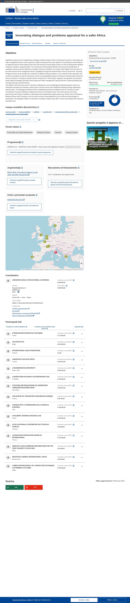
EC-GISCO (50, 269)
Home (8, 23)
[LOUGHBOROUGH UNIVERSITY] (40, 234)
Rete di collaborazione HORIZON (31, 315)
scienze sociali (11, 112)
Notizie (51, 23)
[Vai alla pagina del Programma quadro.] (9, 35)
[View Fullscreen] (81, 256)
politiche (36, 112)
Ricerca (64, 23)
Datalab (57, 23)
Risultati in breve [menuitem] (25, 43)
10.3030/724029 (94, 68)
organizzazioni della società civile (66, 112)
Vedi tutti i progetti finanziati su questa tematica (22, 181)
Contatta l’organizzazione (29, 308)
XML (16, 487)
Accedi (72, 11)
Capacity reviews (71, 132)
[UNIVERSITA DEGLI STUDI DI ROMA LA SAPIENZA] (55, 252)
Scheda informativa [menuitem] (12, 43)
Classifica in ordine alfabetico (16, 327)
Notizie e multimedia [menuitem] (59, 43)
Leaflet (22, 269)
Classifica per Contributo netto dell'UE (45, 327)
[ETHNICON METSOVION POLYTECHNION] (65, 256)
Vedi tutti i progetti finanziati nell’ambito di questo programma (30, 152)
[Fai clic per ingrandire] (82, 334)
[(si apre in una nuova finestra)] (21, 9)
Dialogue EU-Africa (43, 132)
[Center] (81, 263)
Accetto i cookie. (84, 600)
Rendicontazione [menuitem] (37, 43)
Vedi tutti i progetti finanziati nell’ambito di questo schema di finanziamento (64, 184)
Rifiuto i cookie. (112, 600)
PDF (35, 487)
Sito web (24, 311)
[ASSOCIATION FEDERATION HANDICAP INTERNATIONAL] (47, 246)
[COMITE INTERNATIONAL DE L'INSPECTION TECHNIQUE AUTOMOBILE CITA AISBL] (46, 238)
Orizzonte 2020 (32, 28)
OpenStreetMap (34, 269)
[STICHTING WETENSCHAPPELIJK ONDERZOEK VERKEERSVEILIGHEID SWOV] (46, 236)
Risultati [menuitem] (47, 43)
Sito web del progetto (98, 61)
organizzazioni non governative (17, 114)
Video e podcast (41, 23)
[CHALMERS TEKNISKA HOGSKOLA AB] (55, 225)
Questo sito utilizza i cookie (22, 600)
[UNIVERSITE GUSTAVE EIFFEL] (44, 241)
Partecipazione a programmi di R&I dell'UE (33, 313)
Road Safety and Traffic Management (19, 132)
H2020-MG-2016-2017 (16, 200)
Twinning (58, 132)
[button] (80, 11)
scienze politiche (24, 112)
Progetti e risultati (28, 23)
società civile (47, 112)
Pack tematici (16, 23)
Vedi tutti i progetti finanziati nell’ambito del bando (24, 207)
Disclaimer (81, 269)
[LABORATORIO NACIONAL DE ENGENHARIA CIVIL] (32, 256)
